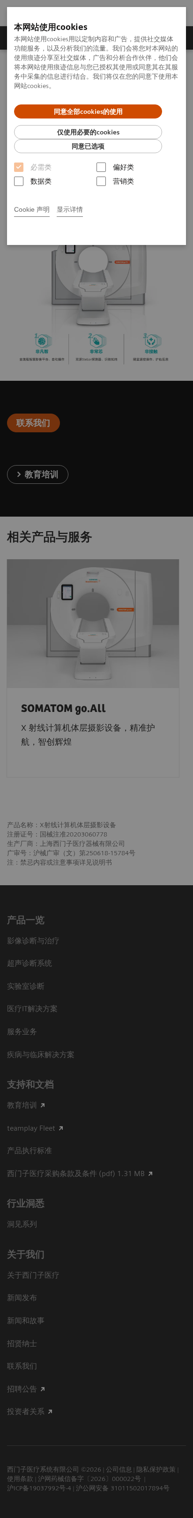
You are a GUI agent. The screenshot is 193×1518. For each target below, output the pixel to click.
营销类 (123, 181)
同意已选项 (88, 146)
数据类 (41, 181)
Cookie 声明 (32, 209)
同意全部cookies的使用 (88, 111)
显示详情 (70, 209)
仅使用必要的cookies (88, 132)
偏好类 (123, 167)
